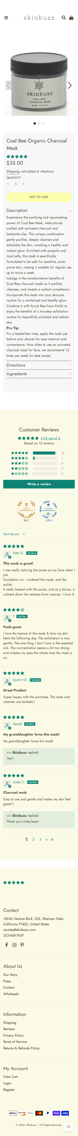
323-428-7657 (13, 935)
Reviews (9, 1028)
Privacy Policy (13, 1035)
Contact (9, 987)
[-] (8, 184)
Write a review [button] (39, 484)
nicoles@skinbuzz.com (19, 929)
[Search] (62, 18)
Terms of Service (15, 1041)
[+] (23, 184)
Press (7, 981)
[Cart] (72, 18)
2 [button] (33, 839)
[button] (70, 85)
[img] (13, 546)
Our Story (10, 974)
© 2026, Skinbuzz (26, 1125)
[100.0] (48, 509)
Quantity (13, 178)
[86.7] (26, 509)
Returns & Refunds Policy (21, 1048)
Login (7, 1083)
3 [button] (40, 839)
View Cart (10, 1076)
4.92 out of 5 (50, 438)
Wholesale (11, 993)
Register (9, 1089)
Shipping (13, 171)
